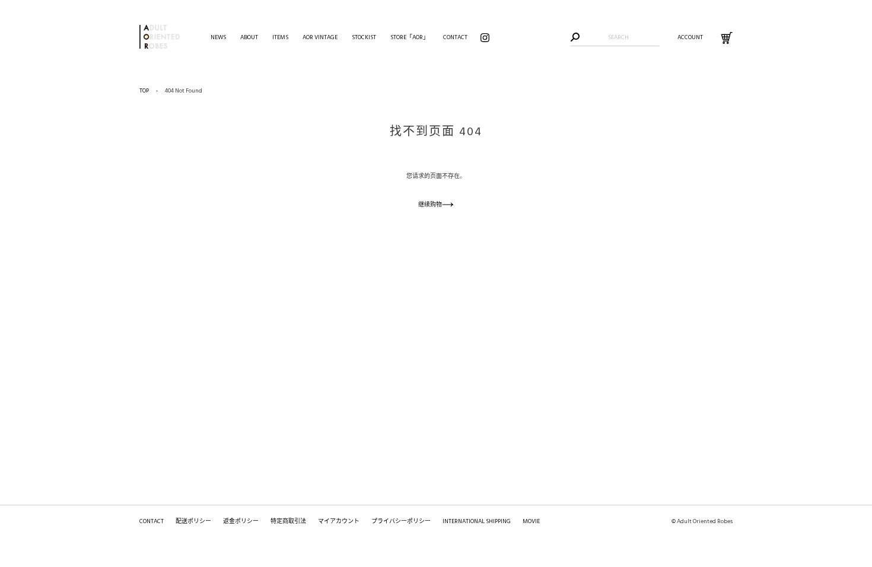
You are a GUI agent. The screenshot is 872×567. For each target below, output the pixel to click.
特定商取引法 (288, 521)
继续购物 (430, 204)
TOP (144, 90)
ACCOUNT (690, 37)
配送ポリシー (193, 521)
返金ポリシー (241, 521)
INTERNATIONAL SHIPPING (477, 521)
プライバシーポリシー (401, 521)
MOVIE (531, 521)
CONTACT (151, 521)
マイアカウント (338, 521)
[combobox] (618, 37)
